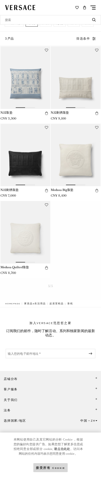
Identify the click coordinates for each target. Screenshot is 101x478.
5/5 (50, 286)
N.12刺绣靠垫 (60, 113)
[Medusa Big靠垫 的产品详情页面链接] (76, 155)
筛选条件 (83, 38)
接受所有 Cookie (50, 467)
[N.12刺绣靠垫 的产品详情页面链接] (76, 77)
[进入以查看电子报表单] (91, 353)
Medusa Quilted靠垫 (14, 267)
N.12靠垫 (6, 113)
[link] (12, 303)
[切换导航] (93, 7)
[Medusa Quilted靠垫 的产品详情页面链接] (25, 232)
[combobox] (50, 19)
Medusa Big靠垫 (62, 190)
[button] (84, 7)
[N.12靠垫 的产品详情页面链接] (25, 77)
